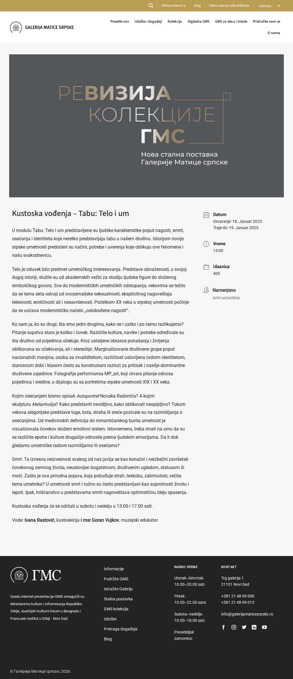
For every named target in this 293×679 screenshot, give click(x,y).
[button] (151, 5)
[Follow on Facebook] (223, 627)
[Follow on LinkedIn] (254, 627)
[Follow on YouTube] (264, 627)
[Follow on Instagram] (233, 627)
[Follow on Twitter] (244, 627)
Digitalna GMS (198, 21)
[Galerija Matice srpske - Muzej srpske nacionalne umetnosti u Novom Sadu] (44, 27)
